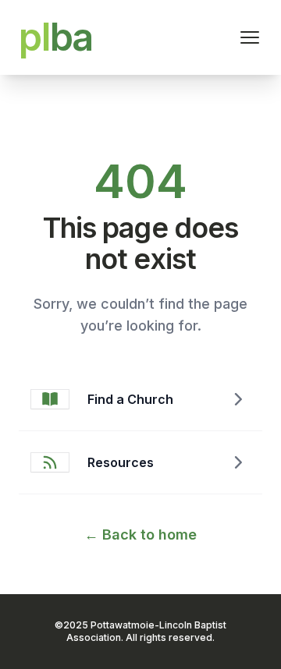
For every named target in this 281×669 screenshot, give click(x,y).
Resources (120, 462)
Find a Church (130, 399)
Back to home (140, 534)
